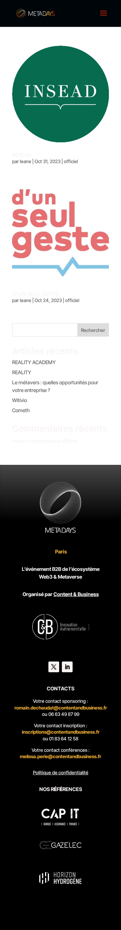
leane (25, 161)
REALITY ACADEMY (34, 362)
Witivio (19, 400)
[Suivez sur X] (53, 667)
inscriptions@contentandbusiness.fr (60, 732)
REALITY (21, 372)
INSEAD (22, 155)
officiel (71, 161)
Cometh (21, 410)
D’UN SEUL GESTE (35, 294)
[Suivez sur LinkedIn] (67, 667)
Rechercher (93, 330)
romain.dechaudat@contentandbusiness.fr (60, 708)
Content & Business (76, 594)
